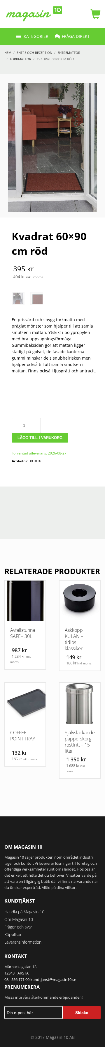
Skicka (81, 1012)
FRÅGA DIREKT (76, 36)
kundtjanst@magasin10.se (53, 979)
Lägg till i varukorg (40, 438)
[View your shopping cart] (94, 13)
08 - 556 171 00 (16, 979)
